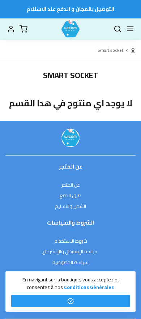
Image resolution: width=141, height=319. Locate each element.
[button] (10, 29)
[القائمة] (130, 29)
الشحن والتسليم (70, 206)
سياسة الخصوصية (70, 262)
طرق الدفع (70, 195)
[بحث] (117, 29)
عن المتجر (70, 185)
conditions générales (89, 287)
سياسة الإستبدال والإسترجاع (70, 251)
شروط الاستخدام (70, 241)
